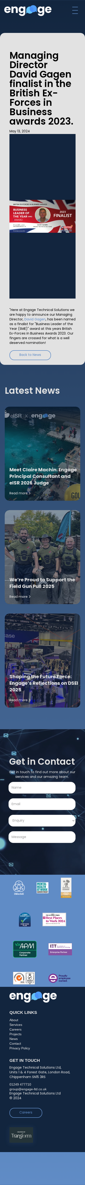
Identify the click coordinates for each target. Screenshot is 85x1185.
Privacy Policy (19, 1048)
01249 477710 (20, 1084)
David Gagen (35, 319)
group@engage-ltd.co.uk (28, 1089)
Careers (15, 1029)
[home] (27, 10)
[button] (75, 10)
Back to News (30, 355)
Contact (15, 1043)
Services (15, 1025)
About (13, 1020)
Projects (15, 1034)
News (13, 1039)
